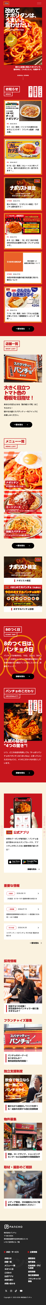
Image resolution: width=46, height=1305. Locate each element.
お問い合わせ (9, 1283)
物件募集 (31, 1261)
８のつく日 (8, 1269)
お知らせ (8, 1258)
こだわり (8, 1272)
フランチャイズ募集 (34, 1280)
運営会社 (31, 1258)
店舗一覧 (8, 1261)
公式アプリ (8, 1276)
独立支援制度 (33, 1275)
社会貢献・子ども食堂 (34, 1267)
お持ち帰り (8, 1279)
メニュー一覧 (9, 1265)
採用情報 (31, 1271)
